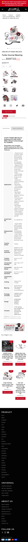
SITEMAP (3, 521)
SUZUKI (3, 467)
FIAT (2, 425)
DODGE (3, 422)
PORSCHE (4, 455)
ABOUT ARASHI (5, 504)
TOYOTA (3, 470)
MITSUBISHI (4, 448)
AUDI (2, 415)
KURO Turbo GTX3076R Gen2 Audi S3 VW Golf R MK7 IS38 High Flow (7, 356)
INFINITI (3, 436)
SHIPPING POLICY (6, 514)
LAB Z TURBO (4, 493)
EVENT (3, 518)
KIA (2, 439)
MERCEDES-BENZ (6, 444)
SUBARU (18, 15)
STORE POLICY (5, 506)
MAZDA (3, 441)
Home (4, 15)
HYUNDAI (3, 434)
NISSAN (3, 451)
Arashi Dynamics (8, 537)
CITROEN (3, 420)
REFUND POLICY (5, 511)
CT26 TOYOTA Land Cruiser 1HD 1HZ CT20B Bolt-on (7, 385)
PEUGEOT (3, 453)
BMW (2, 417)
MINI (2, 446)
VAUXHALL (4, 472)
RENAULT (3, 458)
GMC (2, 429)
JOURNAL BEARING (6, 486)
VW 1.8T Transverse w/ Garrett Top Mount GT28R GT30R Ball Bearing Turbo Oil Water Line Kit (20, 388)
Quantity (5, 63)
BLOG (2, 516)
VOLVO (3, 477)
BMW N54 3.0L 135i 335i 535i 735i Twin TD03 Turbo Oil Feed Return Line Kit (20, 356)
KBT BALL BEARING (6, 488)
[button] (8, 48)
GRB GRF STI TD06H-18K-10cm (11, 18)
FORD (2, 427)
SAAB (2, 460)
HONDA (3, 432)
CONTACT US (4, 523)
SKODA (3, 463)
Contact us (6, 316)
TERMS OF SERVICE (6, 509)
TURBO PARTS (5, 495)
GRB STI (18, 16)
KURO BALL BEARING (7, 490)
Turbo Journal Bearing (8, 16)
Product (11, 15)
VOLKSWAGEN (5, 474)
